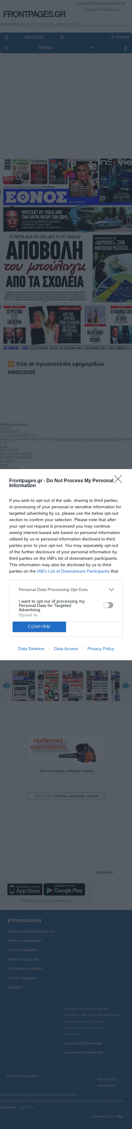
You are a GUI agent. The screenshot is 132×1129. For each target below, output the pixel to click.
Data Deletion (31, 648)
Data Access (66, 648)
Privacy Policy (100, 648)
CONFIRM (39, 626)
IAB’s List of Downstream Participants (73, 571)
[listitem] (66, 589)
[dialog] (66, 564)
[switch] (108, 605)
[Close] (120, 481)
